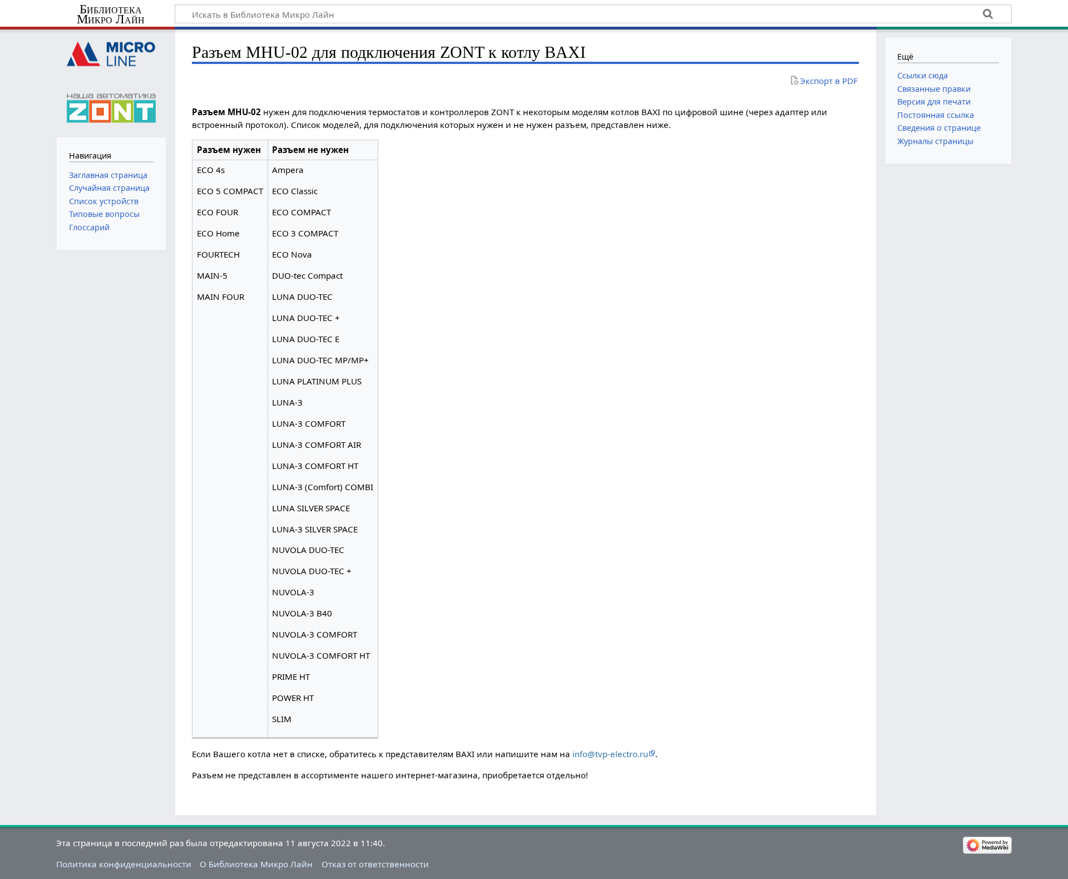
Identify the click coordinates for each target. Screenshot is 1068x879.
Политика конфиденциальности (123, 864)
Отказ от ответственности (375, 864)
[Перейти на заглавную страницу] (111, 82)
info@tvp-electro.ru (610, 753)
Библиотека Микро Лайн (111, 14)
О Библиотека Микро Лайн (256, 864)
